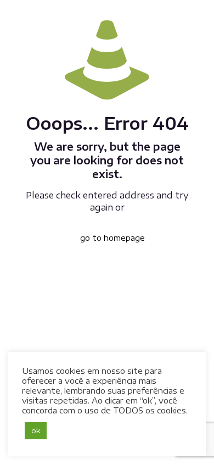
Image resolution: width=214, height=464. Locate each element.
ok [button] (35, 430)
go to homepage (112, 237)
